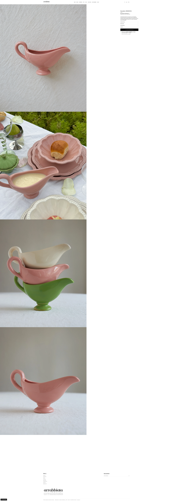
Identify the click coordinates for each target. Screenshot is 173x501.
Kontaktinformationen (73, 499)
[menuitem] (75, 2)
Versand (69, 499)
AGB (66, 499)
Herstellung (122, 23)
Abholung (44, 480)
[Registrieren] (129, 476)
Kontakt (44, 482)
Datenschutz (45, 481)
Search (44, 475)
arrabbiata (46, 499)
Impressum (44, 476)
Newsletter (45, 483)
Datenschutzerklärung (62, 499)
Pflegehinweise (122, 25)
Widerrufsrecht (57, 499)
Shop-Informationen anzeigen (126, 34)
